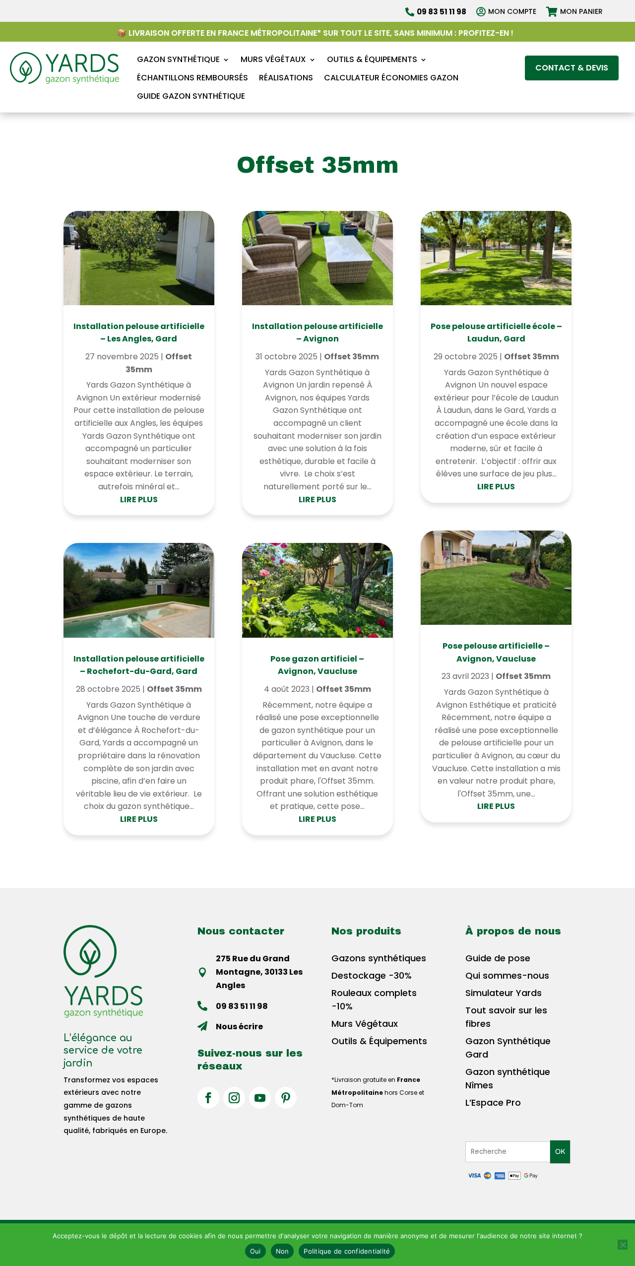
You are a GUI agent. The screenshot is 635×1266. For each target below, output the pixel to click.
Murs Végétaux (273, 60)
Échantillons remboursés (192, 78)
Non (282, 1251)
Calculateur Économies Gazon (391, 78)
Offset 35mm (174, 689)
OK (560, 1151)
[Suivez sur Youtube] (260, 1098)
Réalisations (286, 78)
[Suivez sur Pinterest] (286, 1098)
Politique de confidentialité (347, 1251)
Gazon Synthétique (178, 60)
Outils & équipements (372, 60)
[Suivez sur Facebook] (208, 1098)
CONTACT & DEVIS (571, 67)
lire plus (139, 499)
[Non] (623, 1245)
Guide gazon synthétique (191, 96)
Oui (255, 1251)
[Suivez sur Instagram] (234, 1098)
